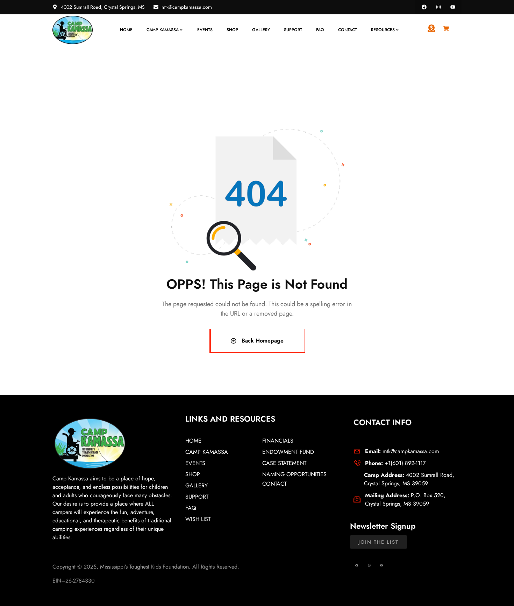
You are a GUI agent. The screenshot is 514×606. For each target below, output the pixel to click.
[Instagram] (438, 7)
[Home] (72, 30)
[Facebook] (424, 7)
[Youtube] (452, 7)
